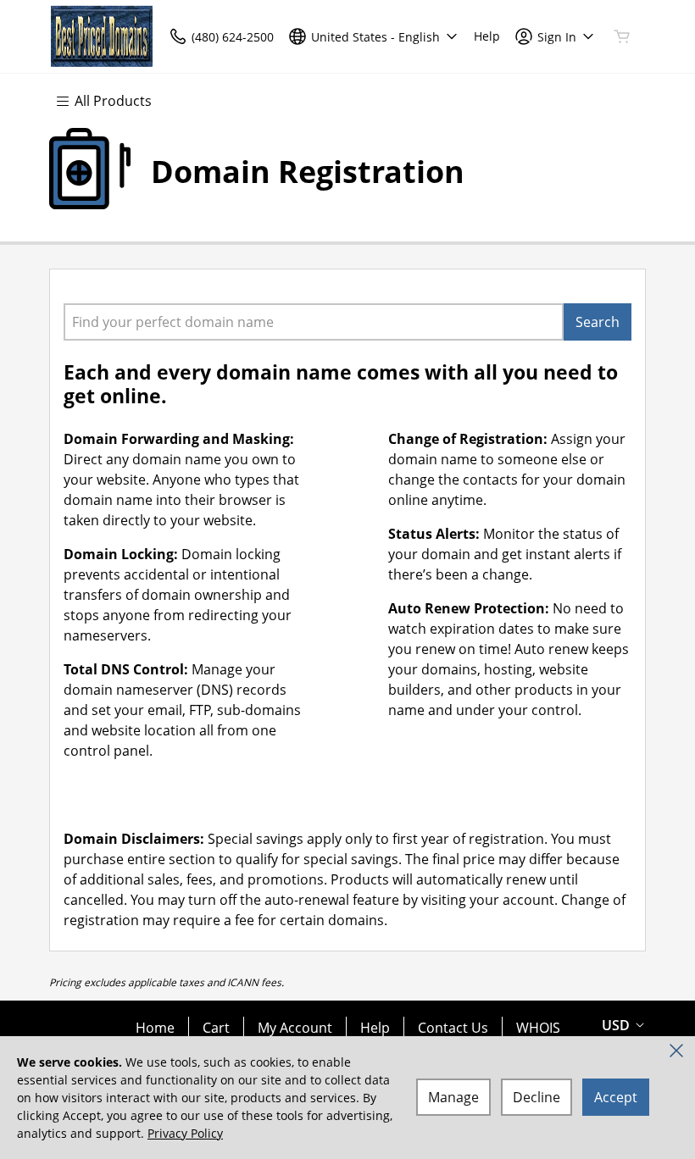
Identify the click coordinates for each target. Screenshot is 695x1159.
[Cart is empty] (622, 36)
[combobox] (313, 322)
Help (375, 1027)
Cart (216, 1027)
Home (155, 1027)
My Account (295, 1027)
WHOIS (538, 1027)
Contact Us (453, 1027)
